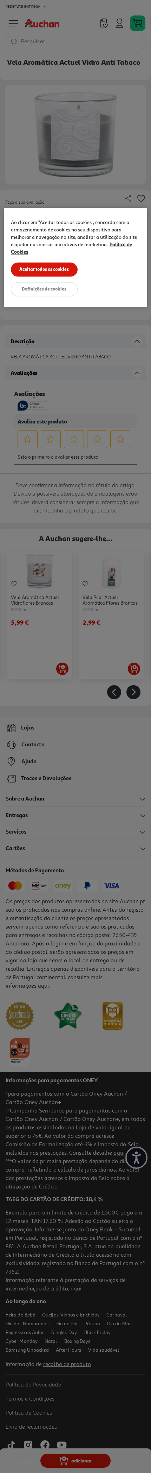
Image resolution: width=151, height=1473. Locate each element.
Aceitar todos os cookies (44, 269)
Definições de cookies (44, 289)
